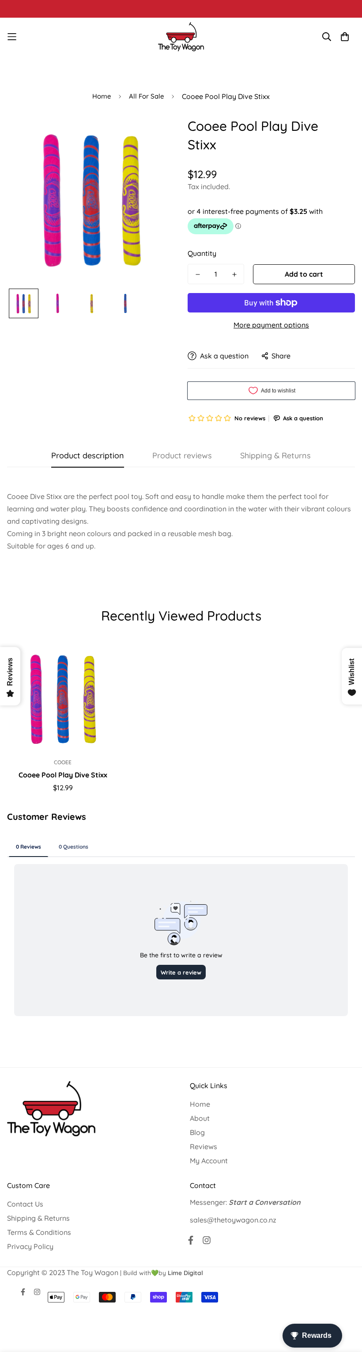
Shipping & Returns (38, 1218)
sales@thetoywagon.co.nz (233, 1219)
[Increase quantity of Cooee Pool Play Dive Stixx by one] (234, 274)
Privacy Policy (30, 1246)
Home (101, 96)
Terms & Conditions (39, 1232)
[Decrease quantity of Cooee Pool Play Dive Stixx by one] (197, 274)
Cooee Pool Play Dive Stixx (63, 774)
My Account (209, 1160)
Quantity (202, 253)
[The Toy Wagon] (181, 37)
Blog (197, 1132)
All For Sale (146, 96)
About (200, 1118)
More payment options (271, 324)
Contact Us (25, 1204)
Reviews (203, 1146)
